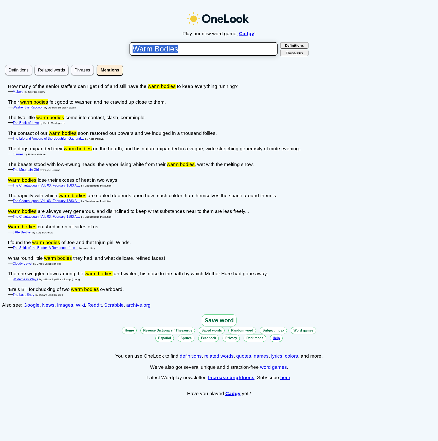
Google (32, 305)
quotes (243, 356)
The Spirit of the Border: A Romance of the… (45, 248)
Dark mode (254, 338)
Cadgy (246, 33)
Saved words (212, 330)
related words (219, 356)
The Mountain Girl (26, 170)
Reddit (94, 305)
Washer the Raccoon (28, 107)
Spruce (186, 338)
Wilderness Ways (25, 279)
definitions (191, 356)
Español (164, 338)
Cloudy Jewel (22, 263)
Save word (219, 320)
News (48, 305)
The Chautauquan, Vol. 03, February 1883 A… (46, 185)
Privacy (231, 338)
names (261, 356)
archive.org (138, 305)
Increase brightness (231, 377)
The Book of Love (26, 123)
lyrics (276, 356)
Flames (18, 154)
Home (129, 330)
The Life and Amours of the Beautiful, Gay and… (48, 138)
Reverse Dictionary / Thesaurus (167, 330)
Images (65, 305)
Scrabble (114, 305)
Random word (242, 330)
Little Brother (22, 232)
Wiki (80, 305)
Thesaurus (294, 53)
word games (273, 367)
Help (276, 338)
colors (291, 356)
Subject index (273, 330)
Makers (18, 92)
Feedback (208, 338)
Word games (303, 330)
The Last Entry (23, 295)
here (285, 377)
